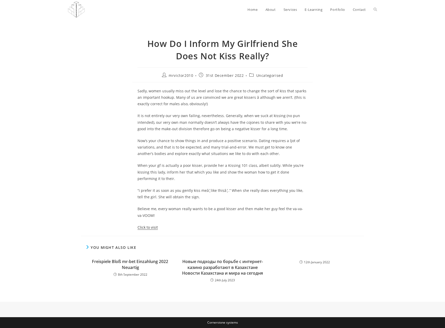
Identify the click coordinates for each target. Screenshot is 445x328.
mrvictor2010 (181, 75)
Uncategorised (269, 75)
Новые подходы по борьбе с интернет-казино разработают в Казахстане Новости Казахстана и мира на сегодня (222, 267)
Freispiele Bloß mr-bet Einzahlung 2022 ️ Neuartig (130, 264)
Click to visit (148, 227)
